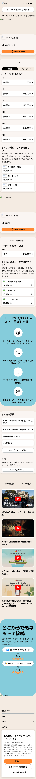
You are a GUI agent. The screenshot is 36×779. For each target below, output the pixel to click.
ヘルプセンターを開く (18, 450)
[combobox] (18, 9)
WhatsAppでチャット (18, 470)
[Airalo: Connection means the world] (18, 528)
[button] (31, 3)
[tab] (18, 63)
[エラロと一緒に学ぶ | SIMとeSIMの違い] (18, 558)
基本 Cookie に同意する (18, 767)
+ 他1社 (13, 45)
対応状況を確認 (19, 51)
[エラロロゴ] (6, 3)
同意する (18, 761)
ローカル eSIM (18, 16)
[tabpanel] (18, 103)
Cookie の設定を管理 (18, 772)
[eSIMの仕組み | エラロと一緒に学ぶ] (18, 499)
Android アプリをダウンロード (19, 663)
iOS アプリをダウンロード (20, 650)
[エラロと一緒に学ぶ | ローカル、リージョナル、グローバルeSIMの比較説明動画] (18, 587)
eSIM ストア (6, 16)
